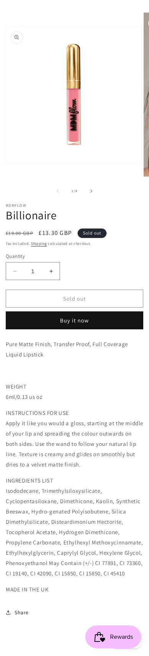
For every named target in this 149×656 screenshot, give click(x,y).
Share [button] (22, 612)
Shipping (39, 243)
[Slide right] (91, 191)
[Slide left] (57, 191)
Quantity (15, 256)
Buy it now (74, 320)
